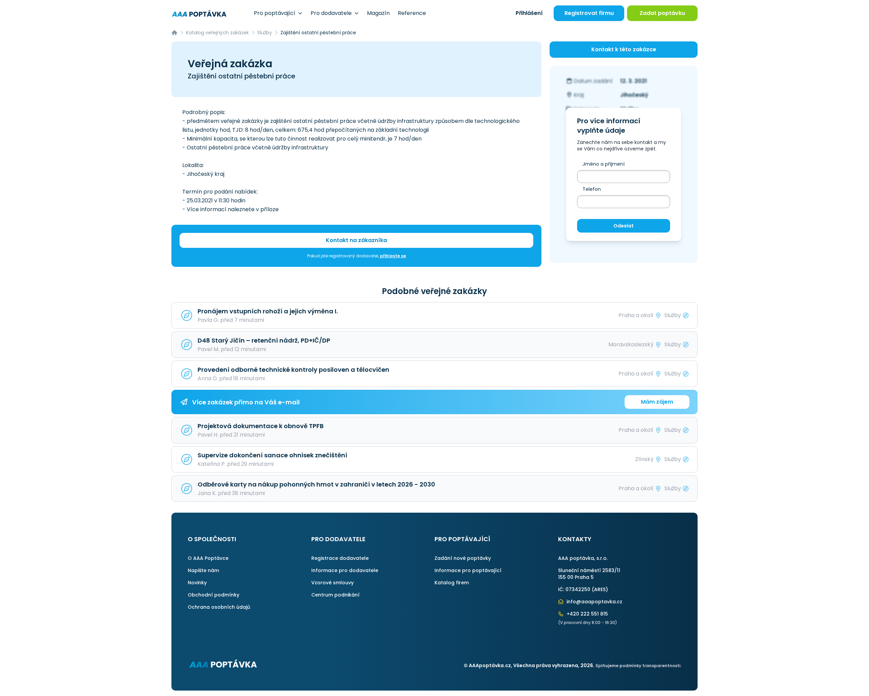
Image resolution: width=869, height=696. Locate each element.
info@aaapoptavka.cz (593, 601)
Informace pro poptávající (467, 570)
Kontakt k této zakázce (623, 49)
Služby (264, 32)
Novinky (197, 582)
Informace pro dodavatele (344, 570)
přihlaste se (393, 256)
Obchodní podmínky (213, 594)
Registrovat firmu (589, 13)
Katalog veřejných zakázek (217, 32)
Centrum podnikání (335, 594)
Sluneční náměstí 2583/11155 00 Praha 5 (589, 574)
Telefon (592, 189)
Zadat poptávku (662, 13)
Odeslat (623, 225)
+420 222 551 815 (586, 613)
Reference (412, 13)
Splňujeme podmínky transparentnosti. (638, 665)
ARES (600, 589)
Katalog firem (451, 582)
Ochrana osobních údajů (219, 607)
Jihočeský (634, 95)
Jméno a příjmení (604, 164)
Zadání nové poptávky (462, 558)
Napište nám (203, 570)
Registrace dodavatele (340, 558)
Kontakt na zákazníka (356, 240)
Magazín (378, 13)
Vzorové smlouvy (332, 582)
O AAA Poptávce (208, 558)
